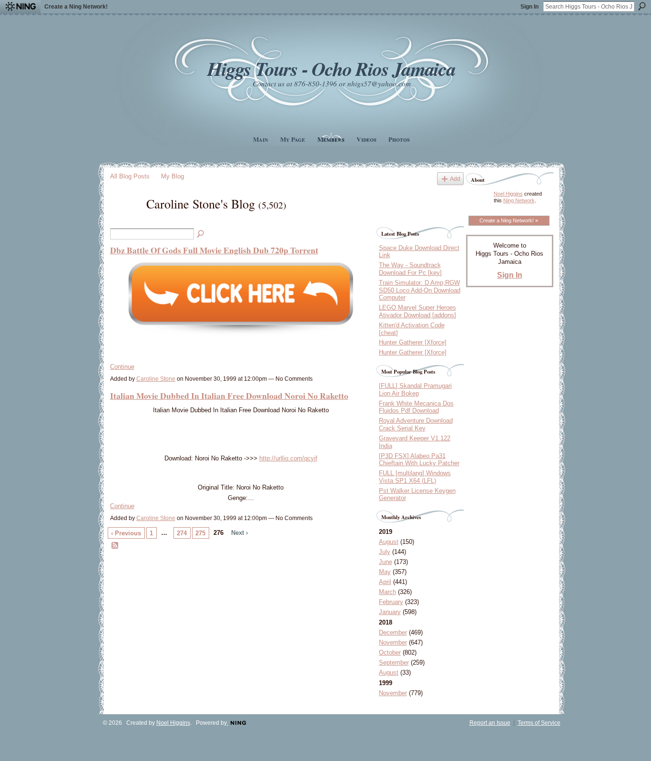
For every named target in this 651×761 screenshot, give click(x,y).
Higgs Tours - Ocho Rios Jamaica (331, 68)
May (385, 571)
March (387, 591)
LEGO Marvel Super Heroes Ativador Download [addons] (417, 311)
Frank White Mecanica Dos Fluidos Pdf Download (416, 407)
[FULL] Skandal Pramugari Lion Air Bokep (415, 389)
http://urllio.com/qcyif (288, 458)
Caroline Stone (155, 378)
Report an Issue (489, 722)
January (390, 611)
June (385, 561)
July (384, 551)
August (388, 541)
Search (642, 6)
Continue (122, 366)
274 (182, 533)
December (393, 632)
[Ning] (20, 6)
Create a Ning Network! (76, 6)
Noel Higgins (508, 194)
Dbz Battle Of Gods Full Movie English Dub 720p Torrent (214, 250)
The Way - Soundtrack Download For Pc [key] (410, 268)
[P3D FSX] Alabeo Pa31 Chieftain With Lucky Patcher (419, 459)
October (390, 652)
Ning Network (519, 200)
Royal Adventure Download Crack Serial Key (416, 424)
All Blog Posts (130, 176)
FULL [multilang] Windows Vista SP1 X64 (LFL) (415, 476)
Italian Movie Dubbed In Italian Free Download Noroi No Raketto (229, 395)
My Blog (172, 176)
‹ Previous (126, 533)
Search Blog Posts (201, 234)
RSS (115, 546)
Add (455, 179)
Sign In (529, 6)
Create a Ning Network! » (508, 220)
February (391, 601)
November (393, 642)
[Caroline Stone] (125, 220)
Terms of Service (539, 722)
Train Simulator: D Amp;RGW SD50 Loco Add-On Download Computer (419, 290)
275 (200, 533)
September (394, 662)
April (385, 581)
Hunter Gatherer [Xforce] (413, 342)
